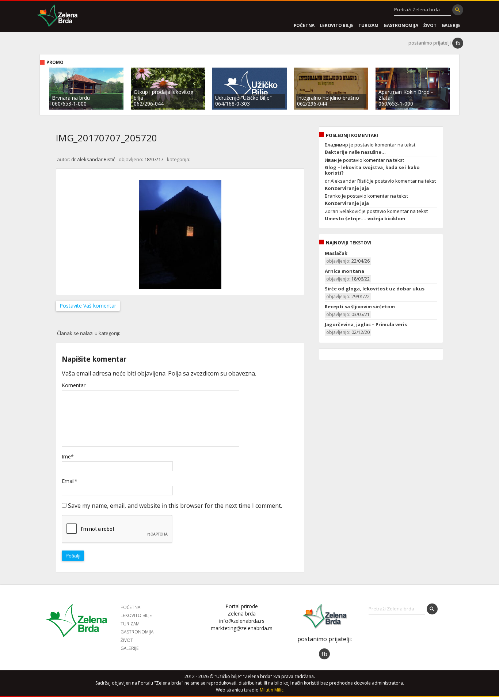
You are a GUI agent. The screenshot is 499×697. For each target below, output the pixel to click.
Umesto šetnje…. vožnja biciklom (365, 218)
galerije (451, 25)
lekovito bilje (336, 25)
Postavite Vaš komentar (88, 305)
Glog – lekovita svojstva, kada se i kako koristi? (372, 170)
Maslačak (336, 253)
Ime (68, 457)
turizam (368, 25)
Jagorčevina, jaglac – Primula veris (366, 324)
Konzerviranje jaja (347, 188)
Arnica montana (344, 271)
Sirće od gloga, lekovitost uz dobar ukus (374, 288)
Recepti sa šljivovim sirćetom (360, 306)
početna (304, 25)
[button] (457, 9)
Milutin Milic (271, 690)
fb (458, 43)
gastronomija (401, 25)
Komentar (73, 385)
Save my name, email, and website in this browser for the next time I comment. (175, 506)
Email (69, 481)
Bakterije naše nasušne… (355, 152)
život (430, 25)
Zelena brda (57, 16)
